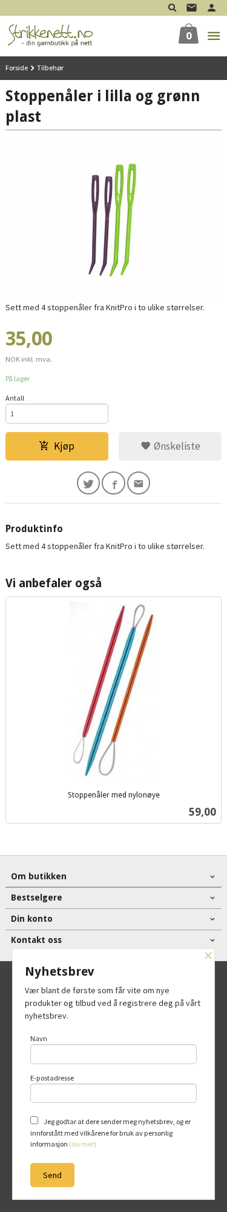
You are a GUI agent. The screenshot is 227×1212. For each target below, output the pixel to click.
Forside (16, 67)
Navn (38, 1038)
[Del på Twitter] (88, 483)
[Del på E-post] (139, 483)
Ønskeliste (175, 446)
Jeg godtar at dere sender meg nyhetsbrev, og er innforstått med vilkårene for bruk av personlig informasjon (110, 1132)
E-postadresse (52, 1077)
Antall (14, 397)
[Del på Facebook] (113, 483)
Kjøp (64, 446)
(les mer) (82, 1143)
